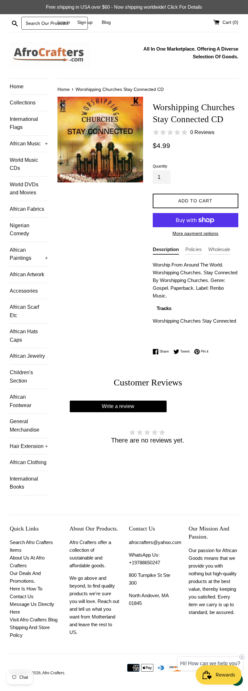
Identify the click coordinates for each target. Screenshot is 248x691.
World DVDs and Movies (24, 189)
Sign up (85, 22)
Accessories (24, 291)
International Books (24, 483)
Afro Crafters (53, 673)
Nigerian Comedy (19, 230)
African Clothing (28, 462)
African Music (29, 143)
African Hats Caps (24, 336)
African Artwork (27, 274)
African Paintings (29, 254)
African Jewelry (27, 356)
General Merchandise (24, 426)
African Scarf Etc (24, 311)
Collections (23, 102)
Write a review (118, 406)
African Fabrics (27, 209)
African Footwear (20, 401)
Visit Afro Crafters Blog (33, 619)
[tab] (166, 251)
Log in (63, 22)
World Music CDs (24, 164)
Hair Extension (29, 446)
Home (17, 86)
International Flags (24, 123)
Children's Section (21, 377)
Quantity (160, 166)
